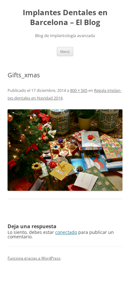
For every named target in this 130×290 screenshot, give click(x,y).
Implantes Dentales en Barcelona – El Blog (65, 17)
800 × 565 (78, 90)
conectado (66, 232)
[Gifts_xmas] (65, 150)
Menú (65, 51)
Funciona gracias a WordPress (34, 258)
